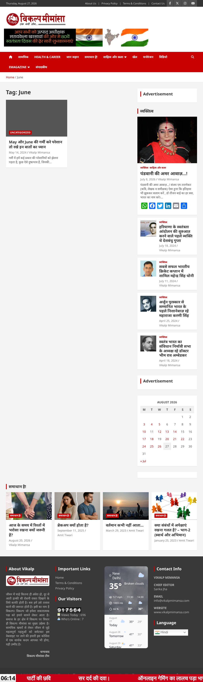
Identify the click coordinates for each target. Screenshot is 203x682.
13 (167, 432)
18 (152, 439)
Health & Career (47, 57)
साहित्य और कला (113, 57)
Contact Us (158, 3)
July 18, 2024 (167, 245)
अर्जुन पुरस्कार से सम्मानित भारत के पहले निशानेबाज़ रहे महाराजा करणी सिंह (174, 308)
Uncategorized (20, 132)
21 (175, 439)
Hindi (164, 632)
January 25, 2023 (165, 540)
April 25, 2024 (168, 321)
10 (144, 432)
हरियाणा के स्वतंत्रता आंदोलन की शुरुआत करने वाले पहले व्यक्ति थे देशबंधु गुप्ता (175, 233)
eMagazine (17, 67)
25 (152, 446)
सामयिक (23, 57)
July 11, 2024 (167, 281)
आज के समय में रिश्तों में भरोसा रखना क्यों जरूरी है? (27, 530)
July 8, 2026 (147, 179)
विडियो (163, 57)
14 (175, 432)
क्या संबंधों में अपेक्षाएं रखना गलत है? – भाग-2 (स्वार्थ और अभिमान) (172, 530)
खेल (134, 57)
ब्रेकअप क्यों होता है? (72, 525)
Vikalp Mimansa (39, 152)
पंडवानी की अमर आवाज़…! (163, 173)
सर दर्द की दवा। (64, 678)
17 (144, 439)
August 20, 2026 (19, 540)
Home (59, 577)
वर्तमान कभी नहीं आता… (125, 525)
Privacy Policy (110, 3)
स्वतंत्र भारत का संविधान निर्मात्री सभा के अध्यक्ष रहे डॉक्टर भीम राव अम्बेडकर (175, 348)
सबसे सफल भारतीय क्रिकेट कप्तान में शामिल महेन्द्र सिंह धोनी (176, 271)
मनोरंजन (148, 57)
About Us (90, 3)
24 (144, 446)
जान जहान (72, 57)
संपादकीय (41, 67)
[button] (114, 603)
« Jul (143, 461)
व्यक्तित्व (146, 111)
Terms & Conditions (134, 3)
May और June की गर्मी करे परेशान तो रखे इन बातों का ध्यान (35, 144)
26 (159, 446)
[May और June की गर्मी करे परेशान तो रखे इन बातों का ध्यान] (36, 118)
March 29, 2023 (116, 530)
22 (182, 439)
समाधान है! (91, 57)
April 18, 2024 (168, 360)
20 (167, 439)
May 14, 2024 (17, 152)
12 (159, 432)
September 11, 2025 (70, 530)
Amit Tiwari (65, 535)
